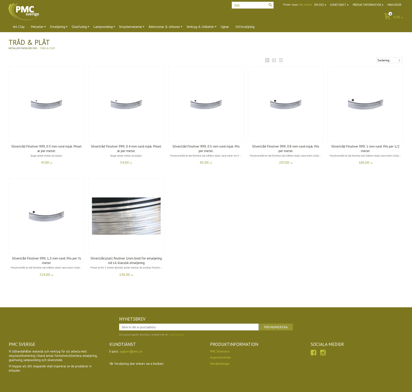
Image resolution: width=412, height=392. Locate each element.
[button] (267, 60)
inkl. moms (305, 4)
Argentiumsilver (220, 357)
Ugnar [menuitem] (225, 26)
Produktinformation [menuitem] (367, 5)
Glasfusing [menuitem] (79, 26)
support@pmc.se (131, 351)
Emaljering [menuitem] (57, 26)
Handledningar (220, 364)
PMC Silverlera (219, 351)
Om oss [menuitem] (319, 5)
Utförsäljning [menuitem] (244, 26)
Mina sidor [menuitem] (394, 5)
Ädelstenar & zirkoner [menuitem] (164, 26)
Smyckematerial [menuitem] (130, 26)
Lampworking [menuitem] (103, 26)
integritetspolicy (176, 334)
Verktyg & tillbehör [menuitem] (200, 26)
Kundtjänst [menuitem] (338, 5)
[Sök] (270, 5)
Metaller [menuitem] (37, 26)
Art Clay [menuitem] (18, 26)
